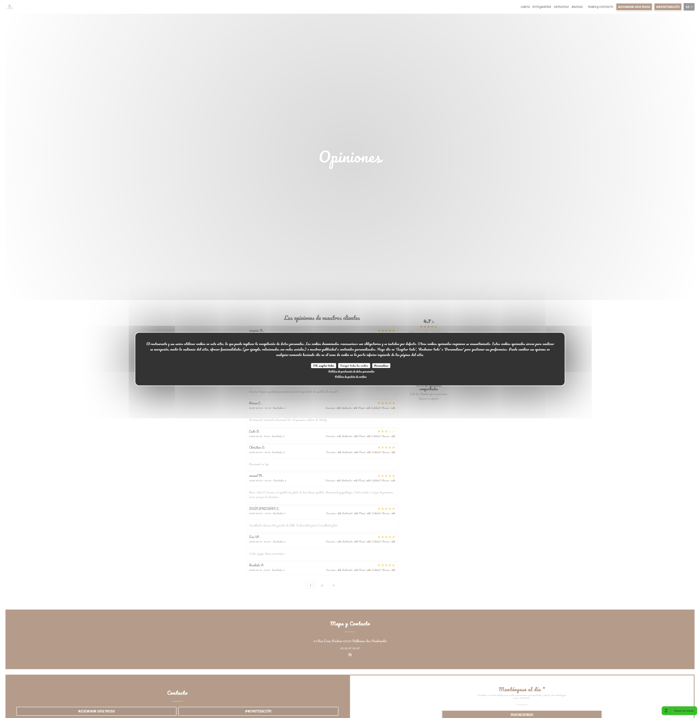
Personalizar (381, 365)
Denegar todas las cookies (354, 365)
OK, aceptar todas (323, 365)
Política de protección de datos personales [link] (351, 371)
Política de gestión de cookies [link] (351, 376)
